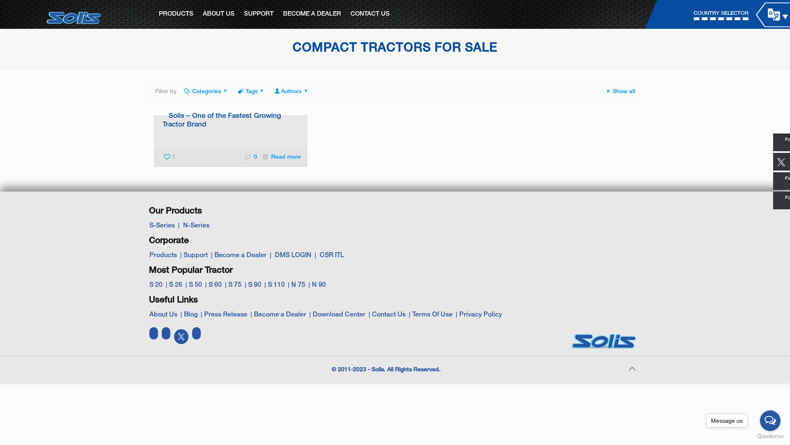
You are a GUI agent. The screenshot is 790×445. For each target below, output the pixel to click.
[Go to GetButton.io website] (770, 436)
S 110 (276, 285)
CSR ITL (332, 255)
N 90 (319, 285)
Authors (291, 91)
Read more (286, 157)
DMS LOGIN (293, 255)
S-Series (162, 226)
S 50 (195, 285)
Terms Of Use (432, 315)
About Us (163, 315)
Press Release (225, 315)
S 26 (175, 285)
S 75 (235, 285)
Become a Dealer (240, 255)
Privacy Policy (480, 315)
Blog (191, 315)
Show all (624, 91)
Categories (206, 91)
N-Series (196, 226)
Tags (252, 91)
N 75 (298, 285)
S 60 (215, 285)
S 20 (156, 285)
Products (163, 255)
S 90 (254, 285)
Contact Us (389, 315)
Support (196, 255)
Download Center (339, 315)
